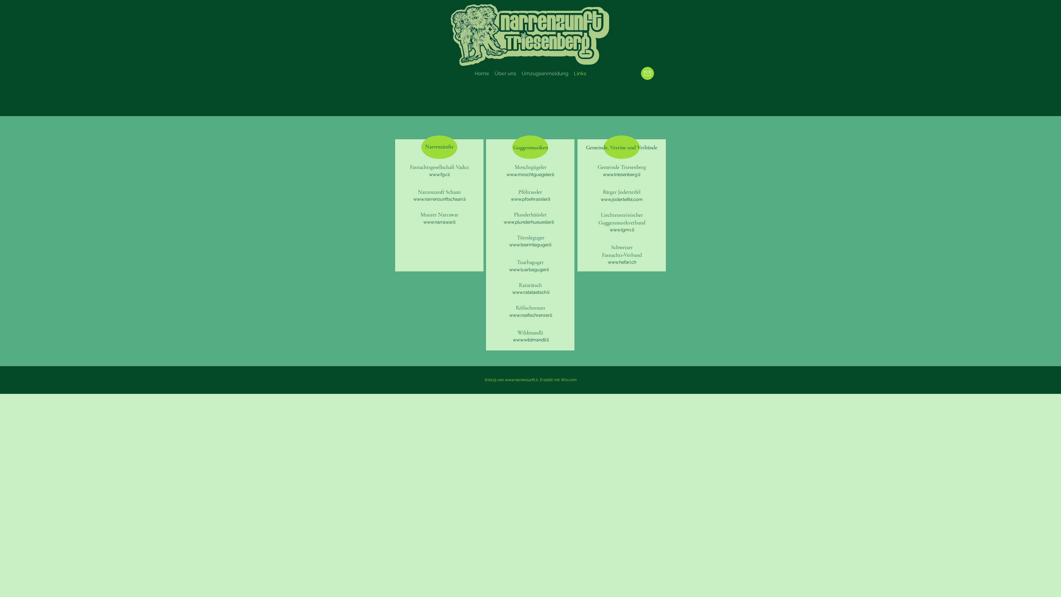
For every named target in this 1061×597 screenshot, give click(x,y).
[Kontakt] (647, 73)
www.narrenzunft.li (521, 380)
